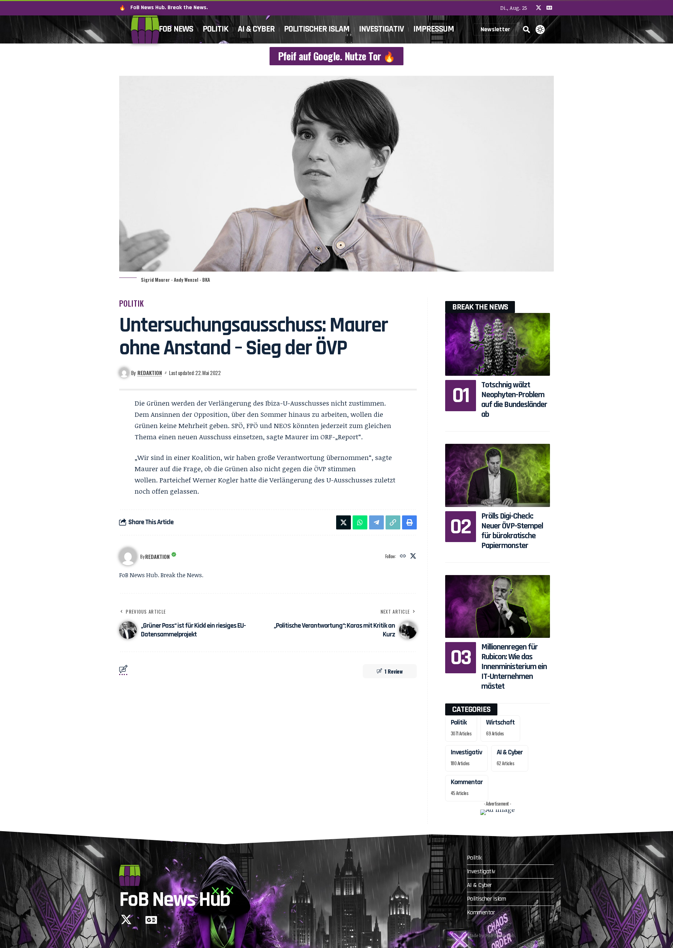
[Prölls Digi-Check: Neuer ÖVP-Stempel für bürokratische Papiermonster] (497, 475)
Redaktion (149, 372)
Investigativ (466, 752)
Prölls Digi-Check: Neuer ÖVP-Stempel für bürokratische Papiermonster (512, 531)
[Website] (403, 556)
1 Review (394, 671)
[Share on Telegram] (376, 522)
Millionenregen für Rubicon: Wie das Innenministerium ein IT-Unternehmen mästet (514, 667)
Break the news (480, 307)
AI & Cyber (510, 752)
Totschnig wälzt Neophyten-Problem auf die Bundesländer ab (514, 400)
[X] (538, 7)
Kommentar (467, 782)
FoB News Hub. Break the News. (169, 7)
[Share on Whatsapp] (360, 522)
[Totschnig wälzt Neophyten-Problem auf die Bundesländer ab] (497, 344)
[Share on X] (343, 522)
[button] (526, 29)
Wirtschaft (500, 722)
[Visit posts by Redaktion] (128, 556)
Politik (131, 303)
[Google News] (549, 7)
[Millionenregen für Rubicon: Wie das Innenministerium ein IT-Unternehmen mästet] (497, 606)
